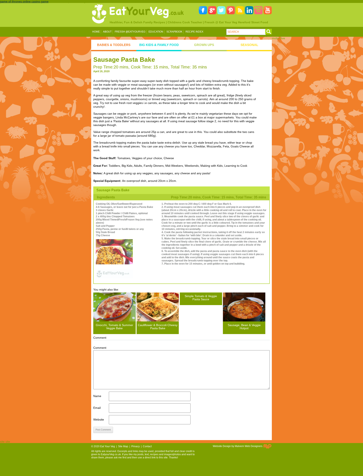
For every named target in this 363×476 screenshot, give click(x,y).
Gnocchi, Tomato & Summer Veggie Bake (114, 326)
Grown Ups (204, 45)
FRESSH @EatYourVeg (130, 31)
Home (96, 31)
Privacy (135, 446)
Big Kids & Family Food (159, 45)
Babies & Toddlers (113, 45)
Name (97, 396)
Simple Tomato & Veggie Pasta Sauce (201, 297)
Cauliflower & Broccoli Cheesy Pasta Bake (158, 326)
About (107, 31)
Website (98, 419)
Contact (147, 446)
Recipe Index (194, 31)
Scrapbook (174, 31)
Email (97, 407)
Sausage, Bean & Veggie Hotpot (244, 326)
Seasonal (249, 45)
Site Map (123, 446)
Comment (99, 347)
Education (156, 31)
